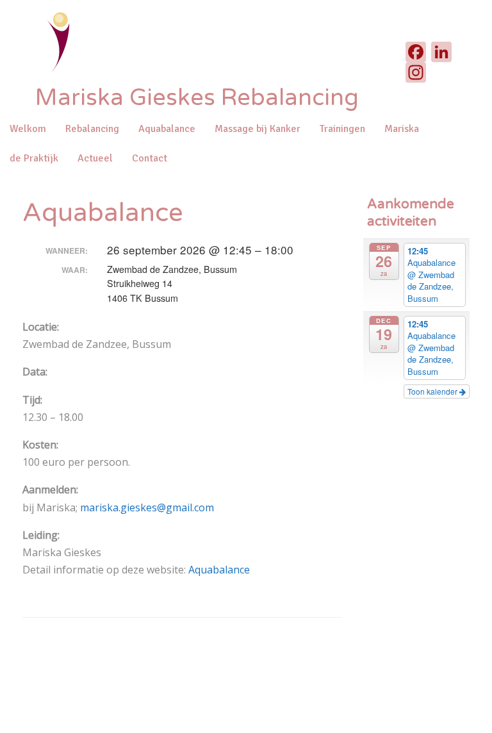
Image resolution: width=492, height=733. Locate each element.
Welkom (28, 128)
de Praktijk (34, 158)
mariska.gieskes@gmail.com (148, 507)
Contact (149, 158)
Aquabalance (166, 128)
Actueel (95, 158)
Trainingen (342, 128)
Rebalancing (92, 128)
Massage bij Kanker (257, 128)
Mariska (401, 128)
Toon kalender (433, 391)
